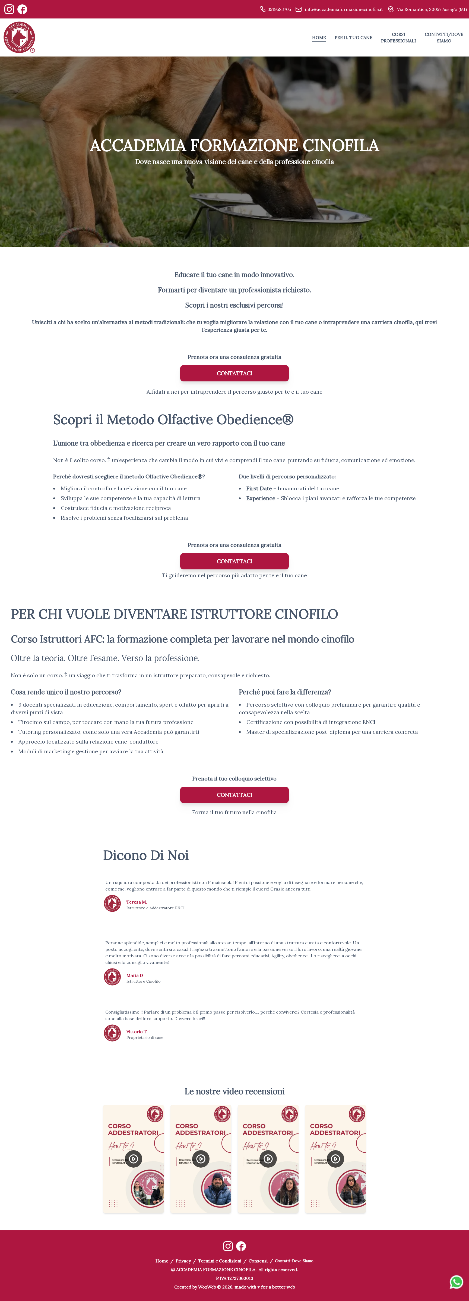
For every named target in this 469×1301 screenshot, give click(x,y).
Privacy (183, 1261)
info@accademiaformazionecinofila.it (343, 9)
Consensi (258, 1261)
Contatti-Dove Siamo (294, 1260)
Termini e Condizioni (219, 1261)
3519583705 (279, 9)
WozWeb (207, 1287)
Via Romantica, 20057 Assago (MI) (431, 9)
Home (162, 1261)
